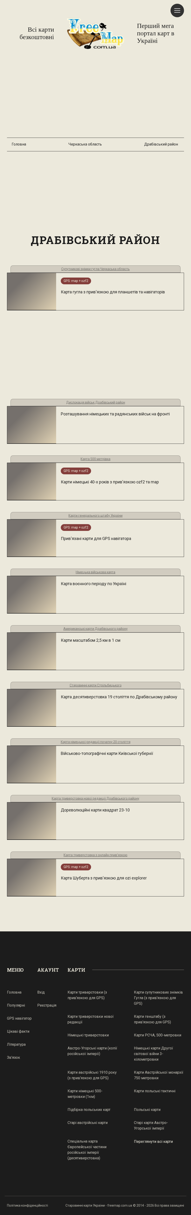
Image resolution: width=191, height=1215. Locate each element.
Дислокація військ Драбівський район (95, 402)
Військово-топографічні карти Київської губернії (107, 753)
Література (16, 1044)
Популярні (16, 1005)
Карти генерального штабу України (95, 515)
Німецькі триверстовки (88, 1035)
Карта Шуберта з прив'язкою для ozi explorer (104, 878)
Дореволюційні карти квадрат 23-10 (95, 810)
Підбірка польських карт (89, 1109)
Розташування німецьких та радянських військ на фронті (115, 413)
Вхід (41, 992)
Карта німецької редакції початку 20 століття (95, 742)
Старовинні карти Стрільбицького (96, 685)
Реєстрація (46, 1005)
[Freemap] (95, 33)
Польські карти (147, 1109)
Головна (19, 144)
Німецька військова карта (95, 572)
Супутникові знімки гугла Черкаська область (95, 269)
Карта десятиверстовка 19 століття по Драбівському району (119, 696)
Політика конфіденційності (27, 1205)
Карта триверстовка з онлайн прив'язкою (95, 855)
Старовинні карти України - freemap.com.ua (98, 1205)
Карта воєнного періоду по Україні (93, 583)
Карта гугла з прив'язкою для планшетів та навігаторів (113, 291)
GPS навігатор (19, 1018)
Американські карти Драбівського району (95, 629)
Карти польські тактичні (154, 1091)
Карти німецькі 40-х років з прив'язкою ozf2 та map (110, 481)
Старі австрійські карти (88, 1122)
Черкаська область (85, 144)
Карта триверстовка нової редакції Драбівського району (95, 798)
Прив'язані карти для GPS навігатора (96, 538)
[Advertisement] (95, 95)
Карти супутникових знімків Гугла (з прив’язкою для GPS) (158, 998)
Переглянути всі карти (153, 1141)
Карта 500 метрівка (95, 459)
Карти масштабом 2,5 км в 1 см (90, 640)
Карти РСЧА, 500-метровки (157, 1035)
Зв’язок (13, 1057)
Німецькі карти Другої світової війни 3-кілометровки (153, 1054)
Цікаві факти (18, 1031)
